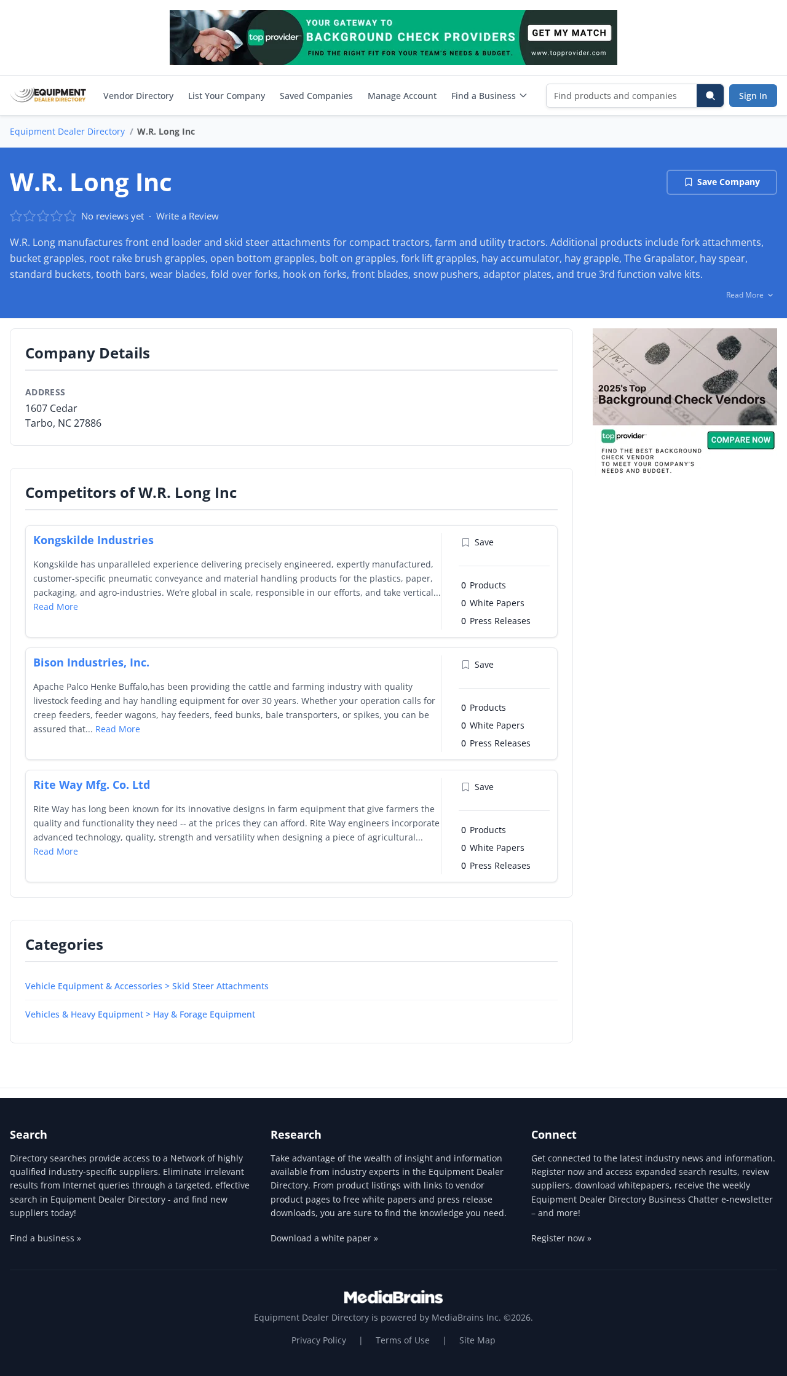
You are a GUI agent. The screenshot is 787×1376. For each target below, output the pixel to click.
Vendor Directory (138, 95)
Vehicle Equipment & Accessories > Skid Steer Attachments (147, 986)
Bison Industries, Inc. (91, 662)
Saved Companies (316, 95)
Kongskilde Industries (93, 539)
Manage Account (402, 95)
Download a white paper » (324, 1238)
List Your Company (226, 95)
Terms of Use (403, 1340)
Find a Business (483, 95)
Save (484, 542)
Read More (55, 606)
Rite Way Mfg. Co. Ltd (91, 784)
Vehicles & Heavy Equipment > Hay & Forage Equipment (140, 1014)
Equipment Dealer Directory (67, 131)
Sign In (753, 95)
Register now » (561, 1238)
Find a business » (45, 1238)
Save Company (728, 182)
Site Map (477, 1340)
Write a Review (187, 216)
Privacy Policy (318, 1340)
